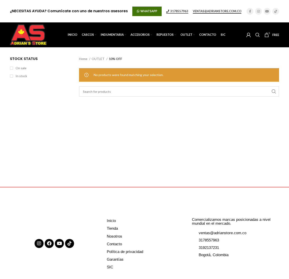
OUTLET (98, 59)
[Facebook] (49, 243)
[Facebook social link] (250, 11)
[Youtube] (59, 243)
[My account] (248, 34)
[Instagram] (39, 243)
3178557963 (179, 11)
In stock (21, 76)
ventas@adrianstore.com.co (217, 11)
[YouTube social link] (267, 11)
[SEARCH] (274, 91)
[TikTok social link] (275, 11)
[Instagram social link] (258, 11)
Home (83, 59)
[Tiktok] (69, 243)
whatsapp (148, 11)
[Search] (257, 34)
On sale (20, 68)
